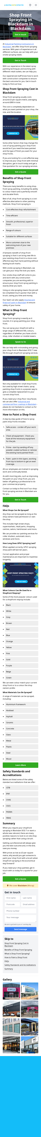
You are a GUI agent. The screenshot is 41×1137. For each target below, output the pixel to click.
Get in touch (20, 34)
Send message (20, 929)
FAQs (7, 961)
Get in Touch (20, 60)
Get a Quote (20, 172)
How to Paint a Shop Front (16, 957)
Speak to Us (20, 342)
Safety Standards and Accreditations (20, 965)
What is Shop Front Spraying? (17, 953)
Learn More (20, 765)
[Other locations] (30, 5)
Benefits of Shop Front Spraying (18, 950)
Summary (9, 969)
